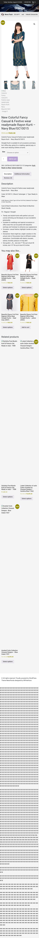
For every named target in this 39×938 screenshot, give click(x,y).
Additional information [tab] (22, 174)
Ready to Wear (6, 168)
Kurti (33, 165)
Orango (20, 8)
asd (19, 14)
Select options (8, 287)
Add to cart (12, 159)
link (33, 835)
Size (3, 152)
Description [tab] (8, 174)
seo (1, 884)
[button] (34, 24)
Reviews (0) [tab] (8, 178)
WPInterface (27, 680)
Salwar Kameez (17, 168)
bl (0, 688)
